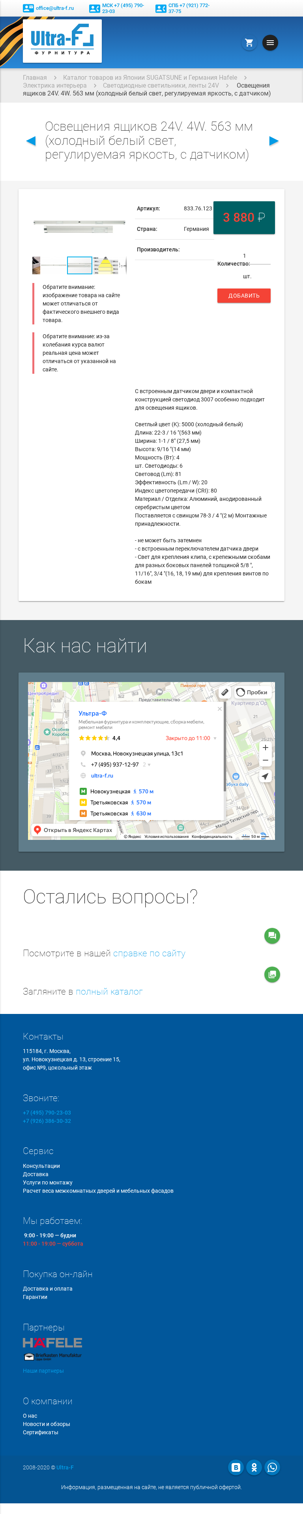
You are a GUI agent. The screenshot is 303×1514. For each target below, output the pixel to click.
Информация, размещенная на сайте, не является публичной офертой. (151, 1487)
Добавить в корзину (244, 297)
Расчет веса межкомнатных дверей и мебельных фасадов (98, 1191)
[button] (119, 205)
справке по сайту (149, 953)
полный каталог (109, 991)
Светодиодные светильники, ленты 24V (161, 85)
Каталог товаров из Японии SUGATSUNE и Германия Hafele (150, 77)
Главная (35, 77)
